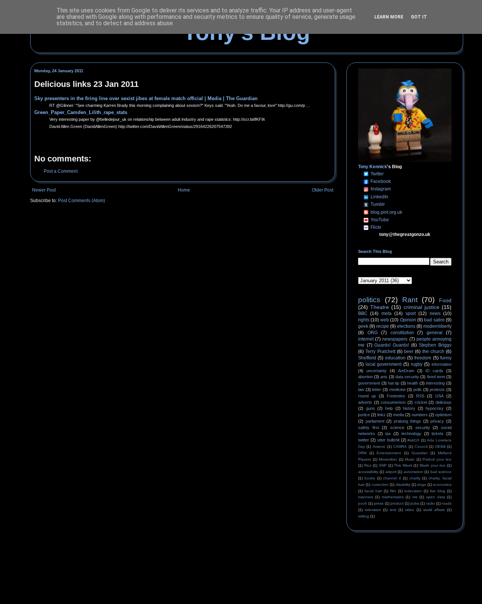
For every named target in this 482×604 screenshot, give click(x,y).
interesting (435, 383)
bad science (440, 472)
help (389, 408)
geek (363, 326)
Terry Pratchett (380, 351)
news (435, 313)
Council (421, 446)
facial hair (373, 491)
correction (380, 484)
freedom (422, 358)
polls (417, 389)
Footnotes (396, 396)
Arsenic (379, 446)
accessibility (368, 472)
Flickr (376, 227)
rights (363, 320)
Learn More (388, 17)
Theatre (379, 307)
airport (391, 472)
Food (445, 300)
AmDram (406, 370)
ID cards (434, 370)
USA (439, 396)
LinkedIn (379, 196)
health (412, 383)
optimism (443, 414)
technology (411, 433)
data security (407, 376)
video (409, 510)
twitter (363, 440)
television (373, 510)
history (409, 408)
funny (445, 358)
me (415, 497)
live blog (437, 491)
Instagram (381, 189)
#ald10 (413, 440)
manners (365, 497)
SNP (383, 465)
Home (184, 190)
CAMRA (400, 446)
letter (376, 389)
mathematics (393, 497)
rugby (417, 364)
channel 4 (392, 478)
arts (383, 376)
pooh (362, 503)
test (393, 510)
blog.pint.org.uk (386, 212)
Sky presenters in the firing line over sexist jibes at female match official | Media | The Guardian (146, 98)
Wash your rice (432, 465)
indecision (413, 491)
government (369, 383)
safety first (368, 427)
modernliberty (437, 326)
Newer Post (44, 190)
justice (364, 414)
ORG (373, 332)
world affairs (434, 510)
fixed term (436, 376)
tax (388, 433)
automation (413, 472)
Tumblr (378, 204)
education (395, 358)
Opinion (408, 320)
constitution (402, 332)
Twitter (377, 173)
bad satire (434, 320)
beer (408, 351)
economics (442, 484)
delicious (443, 402)
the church (433, 351)
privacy (437, 421)
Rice (368, 465)
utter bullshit (388, 440)
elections (406, 326)
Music (410, 459)
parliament (375, 421)
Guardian (420, 453)
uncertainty (376, 370)
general (434, 332)
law (361, 389)
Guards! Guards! (391, 345)
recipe (382, 326)
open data (435, 497)
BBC (363, 313)
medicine (397, 389)
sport (411, 313)
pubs (414, 503)
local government (384, 364)
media (398, 414)
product (397, 503)
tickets (438, 433)
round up (367, 396)
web (384, 320)
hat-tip (393, 383)
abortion (365, 376)
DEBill (440, 446)
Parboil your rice (437, 459)
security (422, 427)
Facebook (381, 181)
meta (386, 313)
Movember (388, 459)
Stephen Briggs (435, 345)
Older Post (322, 190)
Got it (419, 17)
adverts (365, 402)
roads (446, 503)
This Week (403, 465)
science (397, 427)
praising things (407, 421)
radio (430, 503)
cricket (421, 402)
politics (369, 300)
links (381, 414)
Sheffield (367, 358)
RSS (420, 396)
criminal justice (421, 307)
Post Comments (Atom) (81, 200)
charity (415, 478)
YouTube (380, 219)
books (370, 478)
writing (363, 516)
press (378, 503)
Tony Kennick (372, 166)
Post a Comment (61, 171)
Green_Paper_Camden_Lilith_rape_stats (80, 112)
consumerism (393, 402)
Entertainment (389, 453)
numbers (420, 414)
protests (437, 389)
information (441, 364)
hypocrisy (435, 408)
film (393, 491)
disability (403, 484)
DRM (362, 453)
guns (370, 408)
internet (366, 339)
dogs (421, 484)
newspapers (394, 339)
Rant (410, 300)
